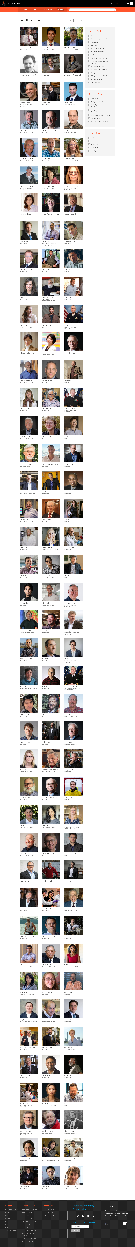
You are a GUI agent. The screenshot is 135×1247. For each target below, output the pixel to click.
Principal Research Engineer (100, 73)
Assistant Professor (97, 52)
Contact (7, 1212)
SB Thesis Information (28, 1218)
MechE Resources (49, 1212)
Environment (95, 147)
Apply (6, 1215)
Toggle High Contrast (11, 1230)
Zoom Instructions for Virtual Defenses (30, 1234)
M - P (71, 20)
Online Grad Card (26, 1224)
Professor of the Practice (99, 58)
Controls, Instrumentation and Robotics (100, 106)
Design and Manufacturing (99, 102)
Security (93, 151)
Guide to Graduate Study (29, 1238)
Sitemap (7, 1218)
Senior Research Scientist (99, 66)
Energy (93, 141)
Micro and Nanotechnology (99, 121)
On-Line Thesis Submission (29, 1230)
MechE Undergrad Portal (28, 1212)
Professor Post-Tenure (98, 55)
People (117, 4)
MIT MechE (10, 3)
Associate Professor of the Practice (99, 62)
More (59, 10)
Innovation (94, 144)
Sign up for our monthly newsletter (84, 1222)
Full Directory (47, 10)
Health (93, 138)
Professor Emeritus (97, 82)
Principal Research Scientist (99, 76)
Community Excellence (11, 1209)
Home (110, 4)
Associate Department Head (100, 39)
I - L (67, 20)
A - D (58, 20)
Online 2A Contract (27, 1215)
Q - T (76, 20)
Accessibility (8, 1224)
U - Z (80, 20)
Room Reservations (49, 1209)
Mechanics (94, 99)
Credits (7, 1227)
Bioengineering (96, 118)
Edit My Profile (48, 1215)
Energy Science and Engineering (97, 111)
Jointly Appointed (96, 79)
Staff (35, 10)
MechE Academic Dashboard (30, 1209)
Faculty (25, 10)
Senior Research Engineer (99, 69)
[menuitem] (109, 3)
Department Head (96, 36)
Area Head (94, 42)
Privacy (7, 1221)
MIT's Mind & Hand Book (28, 1241)
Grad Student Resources (29, 1221)
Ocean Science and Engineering (101, 115)
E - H (62, 20)
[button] (129, 3)
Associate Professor (97, 48)
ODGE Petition (26, 1227)
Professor (94, 45)
